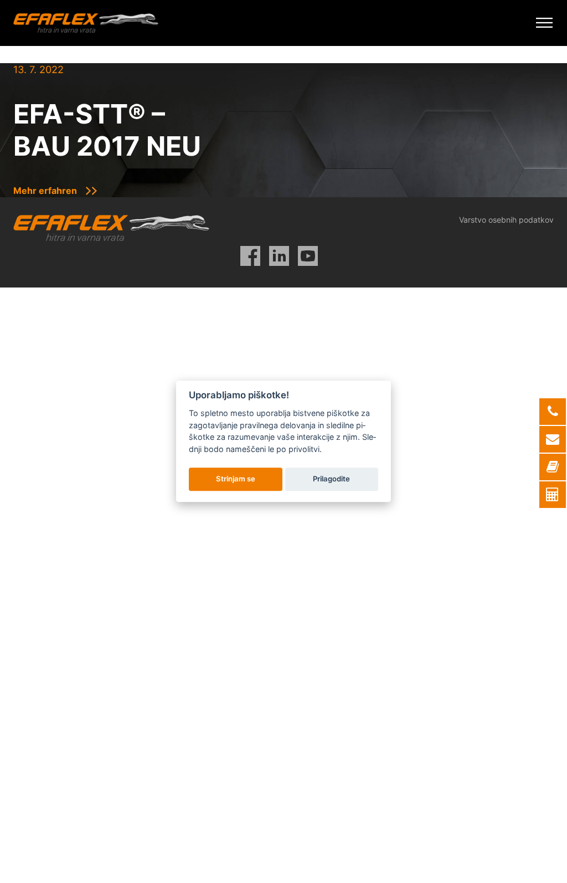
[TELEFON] (552, 411)
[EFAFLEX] (85, 23)
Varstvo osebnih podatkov (506, 219)
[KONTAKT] (552, 467)
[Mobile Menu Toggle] (544, 23)
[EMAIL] (552, 439)
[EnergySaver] (552, 494)
